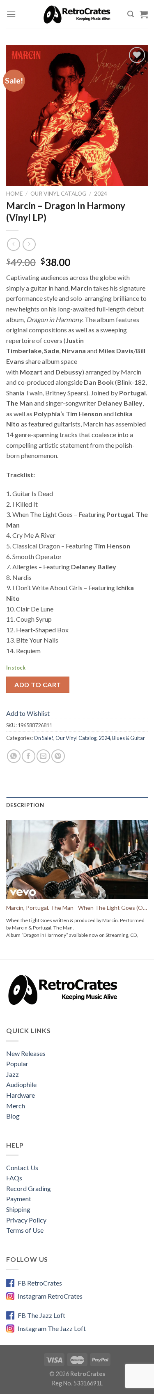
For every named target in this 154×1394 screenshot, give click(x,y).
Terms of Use (25, 1230)
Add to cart (37, 684)
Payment (18, 1198)
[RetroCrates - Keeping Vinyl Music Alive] (77, 14)
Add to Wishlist (28, 713)
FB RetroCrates (40, 1283)
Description (25, 805)
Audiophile (21, 1084)
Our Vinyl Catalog (58, 193)
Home (14, 193)
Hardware (20, 1095)
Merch (15, 1106)
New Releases (26, 1053)
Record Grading (28, 1188)
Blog (13, 1116)
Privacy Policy (26, 1220)
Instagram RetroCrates (50, 1296)
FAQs (14, 1178)
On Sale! (43, 738)
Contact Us (22, 1167)
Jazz (12, 1074)
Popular (17, 1063)
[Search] (130, 14)
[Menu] (11, 14)
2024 (100, 193)
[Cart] (144, 14)
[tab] (77, 805)
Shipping (18, 1209)
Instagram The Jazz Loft (52, 1328)
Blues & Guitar (128, 738)
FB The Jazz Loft (41, 1315)
